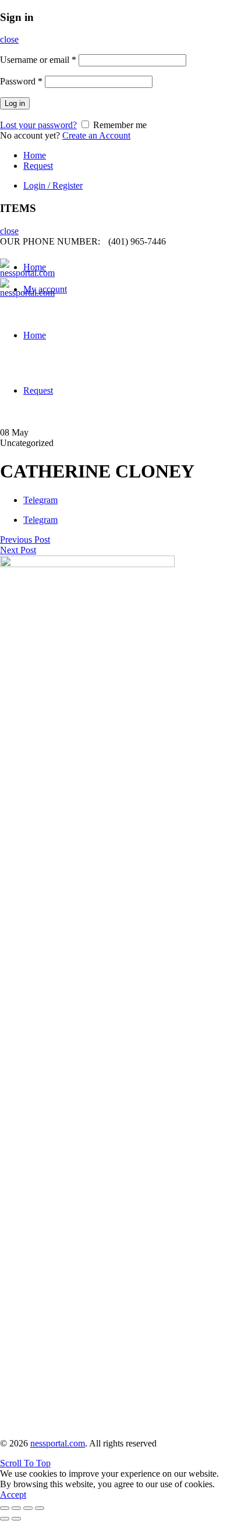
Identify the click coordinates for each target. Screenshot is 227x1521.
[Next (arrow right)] (16, 1518)
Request (38, 166)
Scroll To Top (25, 1463)
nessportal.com (57, 1443)
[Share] (16, 1508)
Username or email (38, 60)
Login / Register (53, 185)
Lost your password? (38, 125)
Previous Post (25, 539)
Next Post (18, 550)
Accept (13, 1494)
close (9, 39)
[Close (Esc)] (4, 1508)
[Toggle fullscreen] (28, 1508)
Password (21, 81)
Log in (15, 103)
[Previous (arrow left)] (4, 1518)
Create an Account (96, 135)
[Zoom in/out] (39, 1508)
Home (34, 155)
